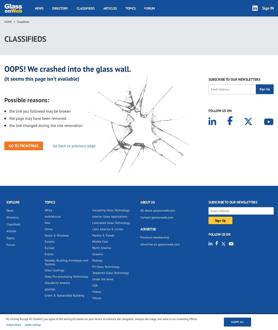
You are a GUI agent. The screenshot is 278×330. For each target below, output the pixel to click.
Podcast (97, 260)
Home (8, 22)
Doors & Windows (57, 235)
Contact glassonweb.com (156, 217)
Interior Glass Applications (109, 216)
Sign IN (268, 8)
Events (49, 254)
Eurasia (50, 241)
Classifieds (86, 8)
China (48, 229)
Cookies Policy (13, 324)
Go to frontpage (24, 145)
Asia (47, 223)
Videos (96, 292)
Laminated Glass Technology (111, 223)
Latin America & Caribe (107, 229)
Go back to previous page (74, 145)
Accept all (237, 321)
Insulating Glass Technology (111, 210)
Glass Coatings (54, 270)
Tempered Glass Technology (110, 273)
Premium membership (154, 237)
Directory (60, 8)
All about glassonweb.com (157, 210)
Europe (49, 248)
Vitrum (96, 298)
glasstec (50, 289)
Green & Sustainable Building (64, 295)
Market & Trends (103, 235)
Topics (131, 8)
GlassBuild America (57, 283)
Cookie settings (33, 324)
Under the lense (102, 279)
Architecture (53, 216)
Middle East (100, 241)
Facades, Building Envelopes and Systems (66, 262)
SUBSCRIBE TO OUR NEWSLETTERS (234, 79)
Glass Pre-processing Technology (66, 276)
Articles (110, 8)
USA (95, 285)
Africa (48, 210)
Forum (149, 8)
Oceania (97, 254)
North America (101, 248)
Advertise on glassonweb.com (160, 244)
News (39, 8)
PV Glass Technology (106, 267)
